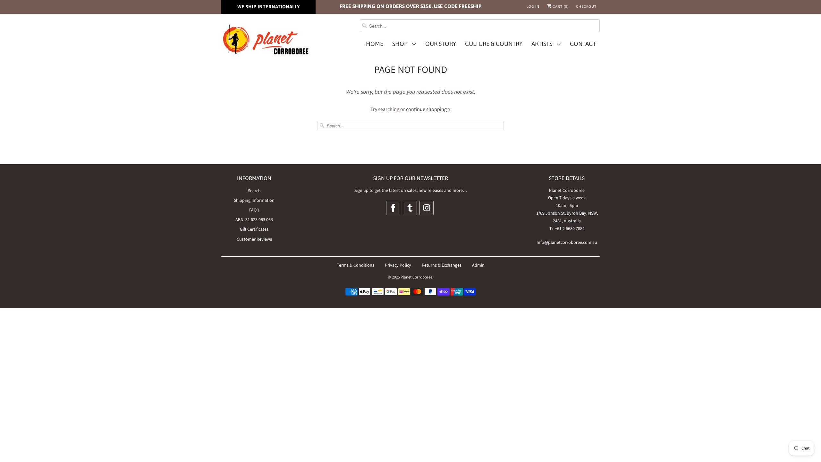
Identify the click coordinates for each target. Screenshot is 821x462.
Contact (583, 43)
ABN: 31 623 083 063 (254, 220)
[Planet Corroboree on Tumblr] (410, 208)
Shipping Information (254, 200)
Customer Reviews (254, 239)
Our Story (440, 43)
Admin (478, 265)
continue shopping (427, 109)
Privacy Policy (398, 265)
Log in (533, 6)
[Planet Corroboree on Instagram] (426, 208)
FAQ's (254, 210)
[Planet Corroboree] (266, 40)
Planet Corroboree (416, 277)
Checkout (586, 6)
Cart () (560, 6)
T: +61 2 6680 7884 (567, 229)
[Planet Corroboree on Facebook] (393, 208)
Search (254, 191)
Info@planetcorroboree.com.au (567, 242)
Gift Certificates (254, 229)
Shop (401, 43)
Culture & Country (493, 43)
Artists (543, 43)
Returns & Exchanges (441, 265)
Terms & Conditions (355, 265)
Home (374, 43)
